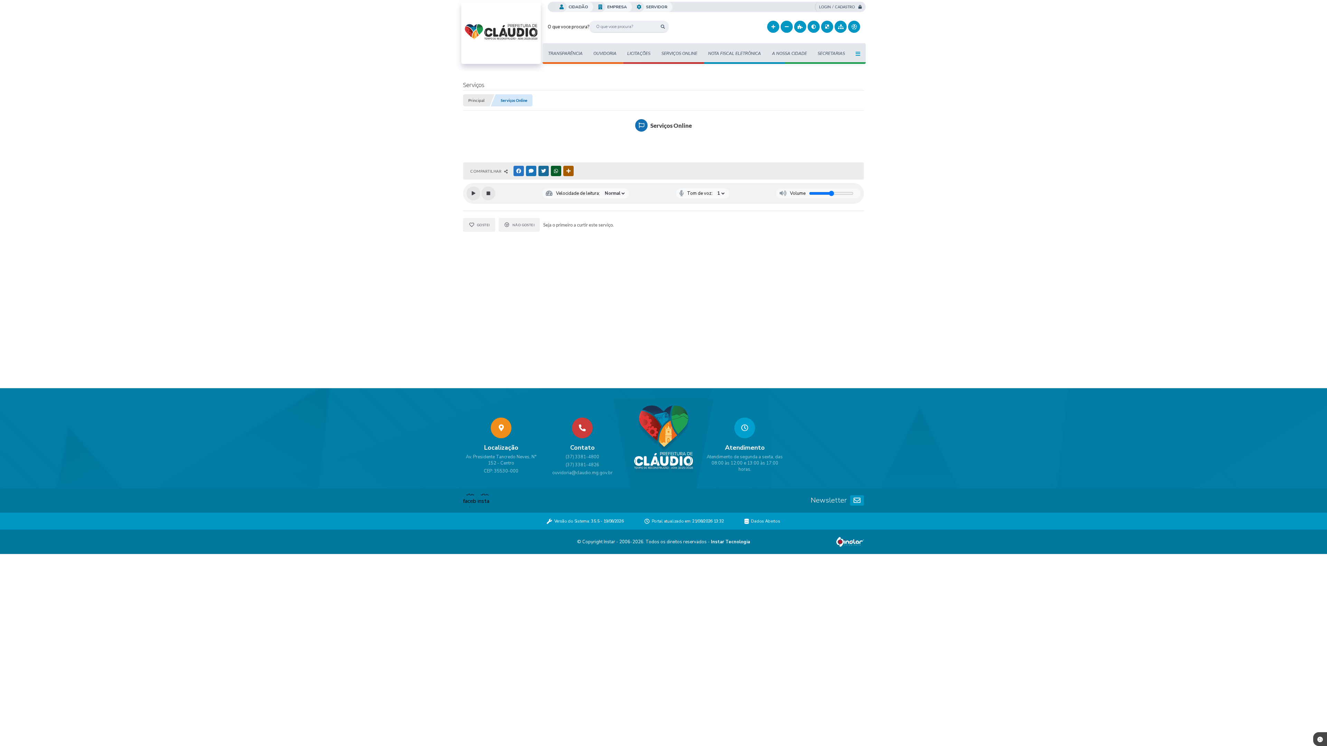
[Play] (473, 193)
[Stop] (488, 193)
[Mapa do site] (841, 27)
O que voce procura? (568, 27)
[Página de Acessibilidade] (854, 27)
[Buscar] (663, 27)
